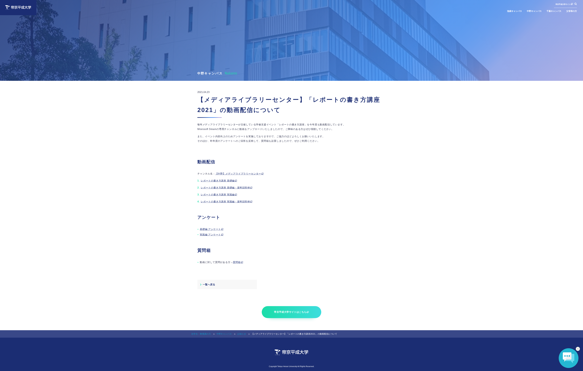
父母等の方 (571, 11)
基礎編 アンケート (210, 229)
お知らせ (241, 334)
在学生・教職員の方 (201, 334)
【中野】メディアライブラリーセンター (238, 173)
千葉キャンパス (554, 11)
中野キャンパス (534, 11)
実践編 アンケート (210, 234)
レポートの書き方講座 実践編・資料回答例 (225, 201)
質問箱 (236, 262)
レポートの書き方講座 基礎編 (218, 180)
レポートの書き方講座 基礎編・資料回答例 (225, 187)
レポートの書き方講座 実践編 (218, 194)
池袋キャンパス (514, 11)
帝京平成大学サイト (563, 4)
